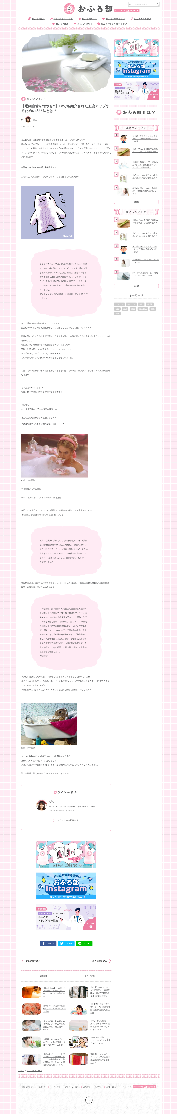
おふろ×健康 (62, 24)
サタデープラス (46, 562)
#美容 (117, 309)
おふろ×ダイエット (63, 19)
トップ (21, 1070)
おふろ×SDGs (84, 24)
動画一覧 (42, 1087)
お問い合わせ (111, 1087)
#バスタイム (131, 304)
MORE (136, 202)
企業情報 (86, 1087)
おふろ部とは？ (28, 1087)
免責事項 (98, 1087)
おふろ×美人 (38, 19)
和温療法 (43, 656)
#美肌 (133, 309)
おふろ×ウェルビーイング (114, 24)
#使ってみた (143, 309)
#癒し (141, 304)
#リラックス (119, 304)
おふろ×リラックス (115, 19)
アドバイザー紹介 (71, 1087)
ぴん (35, 120)
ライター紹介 (55, 1087)
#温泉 (125, 309)
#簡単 (152, 309)
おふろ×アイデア (142, 19)
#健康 (117, 313)
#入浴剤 (149, 304)
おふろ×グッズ (89, 19)
